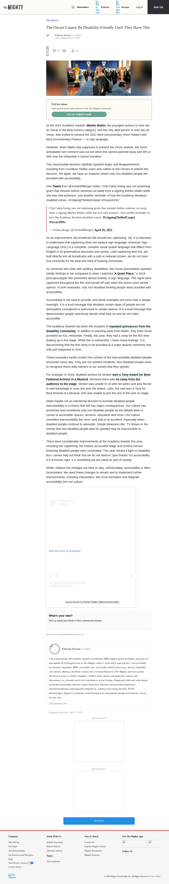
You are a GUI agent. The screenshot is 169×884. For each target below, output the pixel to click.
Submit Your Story (55, 842)
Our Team (12, 846)
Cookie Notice (14, 867)
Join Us (158, 7)
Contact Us (89, 842)
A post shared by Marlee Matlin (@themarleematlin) (92, 602)
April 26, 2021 (103, 230)
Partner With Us (53, 846)
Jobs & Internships (16, 850)
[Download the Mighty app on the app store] (134, 843)
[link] (13, 7)
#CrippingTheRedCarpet (119, 217)
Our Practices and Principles (20, 855)
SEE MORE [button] (99, 821)
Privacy (151, 876)
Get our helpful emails (79, 114)
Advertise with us (54, 850)
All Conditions (53, 861)
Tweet (57, 186)
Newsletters (83, 7)
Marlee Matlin (96, 125)
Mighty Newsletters (93, 850)
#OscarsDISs (57, 222)
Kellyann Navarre (63, 35)
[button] (78, 35)
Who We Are (13, 842)
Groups (125, 7)
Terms (158, 876)
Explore (105, 7)
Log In (139, 7)
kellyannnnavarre (58, 703)
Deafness (52, 20)
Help (10, 859)
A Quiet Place (124, 273)
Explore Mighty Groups (95, 846)
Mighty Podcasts (92, 855)
